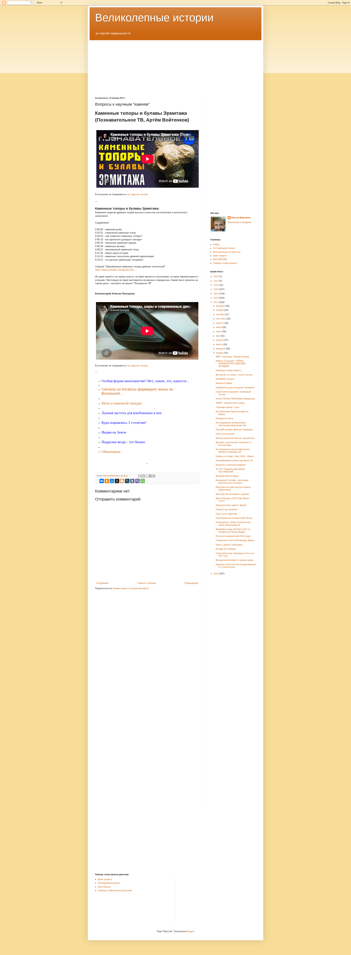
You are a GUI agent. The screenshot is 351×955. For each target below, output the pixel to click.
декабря (220, 306)
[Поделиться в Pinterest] (154, 476)
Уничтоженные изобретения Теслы (234, 518)
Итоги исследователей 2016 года (233, 536)
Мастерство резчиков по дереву (232, 494)
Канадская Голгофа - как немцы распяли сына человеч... (232, 481)
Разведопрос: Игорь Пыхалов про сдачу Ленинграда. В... (233, 523)
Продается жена (224, 418)
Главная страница (146, 583)
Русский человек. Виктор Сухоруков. (234, 429)
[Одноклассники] (107, 481)
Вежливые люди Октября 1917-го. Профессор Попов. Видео (233, 530)
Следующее (102, 583)
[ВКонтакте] (101, 481)
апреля (220, 340)
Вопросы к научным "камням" (231, 465)
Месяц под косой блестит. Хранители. (235, 438)
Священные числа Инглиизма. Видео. (235, 540)
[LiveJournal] (127, 481)
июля (219, 327)
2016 (216, 573)
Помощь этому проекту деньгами (115, 890)
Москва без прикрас (226, 549)
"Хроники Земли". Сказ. (228, 407)
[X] (117, 481)
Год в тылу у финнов (226, 514)
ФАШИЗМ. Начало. (225, 379)
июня (219, 331)
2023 (216, 276)
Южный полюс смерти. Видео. (231, 505)
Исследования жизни (224, 248)
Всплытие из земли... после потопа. (234, 375)
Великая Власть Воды (227, 476)
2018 (216, 298)
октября (220, 314)
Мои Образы (104, 887)
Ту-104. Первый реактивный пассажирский (230, 470)
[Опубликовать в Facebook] (150, 476)
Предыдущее (191, 583)
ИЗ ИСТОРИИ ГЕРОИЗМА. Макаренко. (236, 398)
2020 (216, 289)
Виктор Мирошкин (241, 217)
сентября (221, 318)
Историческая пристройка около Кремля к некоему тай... (233, 450)
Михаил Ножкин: (224, 383)
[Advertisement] (175, 65)
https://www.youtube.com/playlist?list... (116, 269)
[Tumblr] (132, 481)
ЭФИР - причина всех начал (230, 403)
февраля (221, 348)
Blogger (190, 931)
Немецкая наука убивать (228, 370)
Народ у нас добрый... (227, 509)
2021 (216, 285)
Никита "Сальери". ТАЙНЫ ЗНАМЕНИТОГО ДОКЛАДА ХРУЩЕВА (231, 363)
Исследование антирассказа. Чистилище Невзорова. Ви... (232, 424)
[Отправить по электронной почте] (140, 476)
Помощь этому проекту (225, 263)
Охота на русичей (225, 434)
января (220, 353)
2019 (216, 293)
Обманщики (110, 452)
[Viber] (137, 481)
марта (219, 344)
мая (218, 336)
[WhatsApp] (142, 481)
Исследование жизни (109, 883)
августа (220, 323)
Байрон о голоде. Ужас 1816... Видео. (235, 456)
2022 (216, 281)
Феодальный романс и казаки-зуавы (234, 560)
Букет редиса (220, 255)
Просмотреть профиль (239, 222)
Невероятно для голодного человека (235, 387)
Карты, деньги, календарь (229, 544)
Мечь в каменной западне (121, 403)
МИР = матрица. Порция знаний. (233, 356)
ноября (220, 310)
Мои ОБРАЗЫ (220, 259)
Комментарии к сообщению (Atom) (131, 588)
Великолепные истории (154, 18)
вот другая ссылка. (138, 194)
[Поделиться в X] (147, 476)
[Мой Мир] (112, 481)
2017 (216, 302)
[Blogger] (122, 481)
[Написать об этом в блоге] (143, 476)
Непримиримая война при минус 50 (234, 460)
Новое (216, 244)
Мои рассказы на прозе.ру (226, 252)
